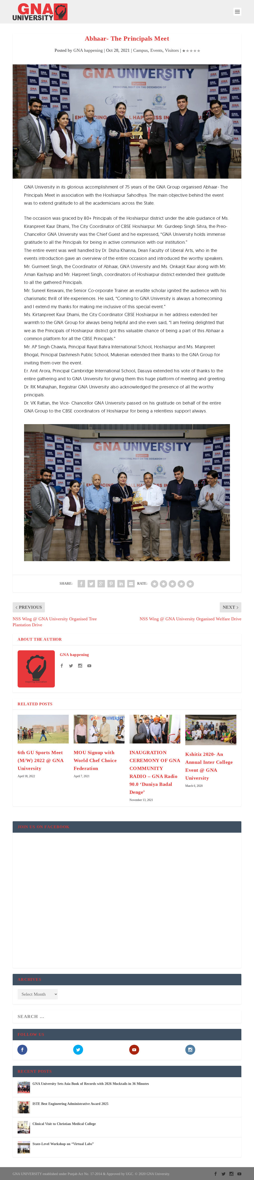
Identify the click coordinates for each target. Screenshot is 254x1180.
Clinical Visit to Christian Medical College (64, 1124)
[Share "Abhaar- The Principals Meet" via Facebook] (81, 584)
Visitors (172, 50)
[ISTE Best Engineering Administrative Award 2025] (24, 1107)
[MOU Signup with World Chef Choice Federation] (99, 729)
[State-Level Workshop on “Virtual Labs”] (24, 1147)
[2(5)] (127, 559)
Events (156, 50)
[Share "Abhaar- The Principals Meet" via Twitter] (91, 584)
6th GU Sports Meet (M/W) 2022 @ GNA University (40, 760)
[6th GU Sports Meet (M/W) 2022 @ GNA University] (43, 729)
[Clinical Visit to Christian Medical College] (24, 1127)
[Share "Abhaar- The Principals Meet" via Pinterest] (111, 584)
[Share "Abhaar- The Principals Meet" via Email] (131, 584)
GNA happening (88, 50)
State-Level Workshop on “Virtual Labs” (63, 1144)
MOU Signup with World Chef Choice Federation (95, 760)
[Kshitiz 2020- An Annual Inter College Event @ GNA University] (210, 730)
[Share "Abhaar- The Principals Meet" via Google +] (101, 584)
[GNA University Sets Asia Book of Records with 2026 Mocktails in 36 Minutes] (24, 1087)
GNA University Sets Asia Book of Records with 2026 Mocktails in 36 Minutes (90, 1084)
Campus (140, 50)
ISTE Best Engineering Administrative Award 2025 (70, 1104)
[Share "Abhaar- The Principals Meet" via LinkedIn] (121, 584)
